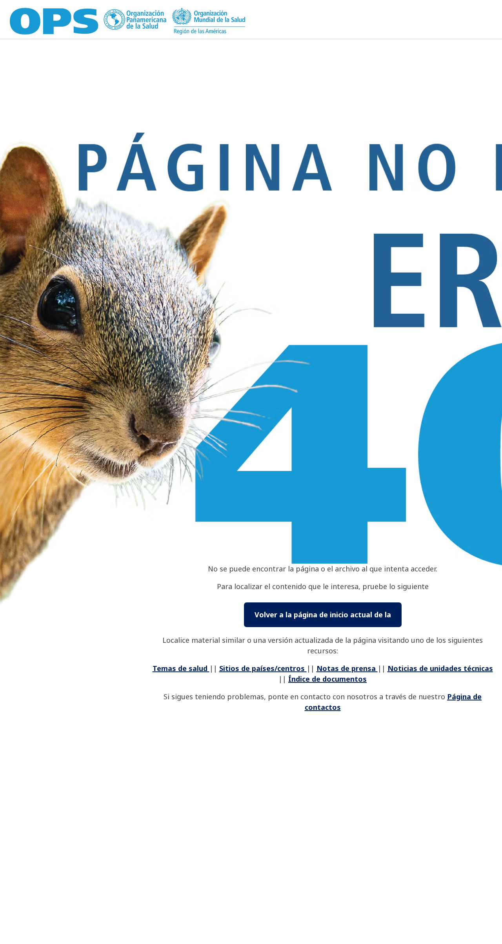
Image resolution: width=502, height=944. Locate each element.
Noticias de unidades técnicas (440, 668)
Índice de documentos (327, 679)
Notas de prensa (347, 668)
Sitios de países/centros (263, 668)
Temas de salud (181, 668)
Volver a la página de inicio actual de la (323, 614)
